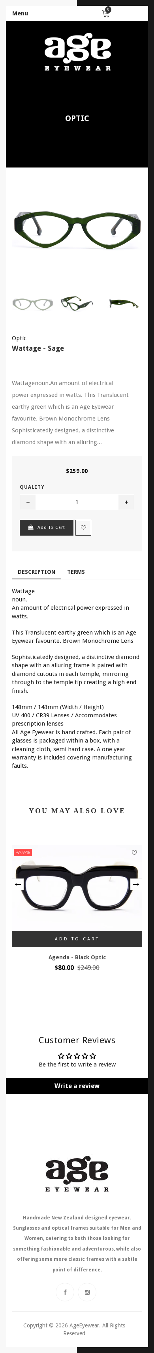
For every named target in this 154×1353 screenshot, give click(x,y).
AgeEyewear (84, 1325)
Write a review (77, 1086)
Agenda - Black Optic (77, 957)
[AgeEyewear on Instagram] (87, 1292)
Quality (32, 487)
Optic (77, 118)
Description (36, 572)
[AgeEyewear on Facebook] (65, 1292)
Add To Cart (51, 527)
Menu (20, 13)
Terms (76, 572)
